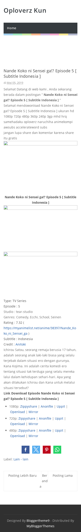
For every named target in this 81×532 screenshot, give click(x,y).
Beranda (44, 480)
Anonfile (47, 406)
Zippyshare (29, 406)
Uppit (61, 406)
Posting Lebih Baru (22, 475)
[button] (25, 450)
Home (11, 28)
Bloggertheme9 (38, 520)
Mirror (33, 412)
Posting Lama (63, 475)
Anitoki (21, 344)
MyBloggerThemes (40, 526)
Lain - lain (21, 459)
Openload (18, 412)
